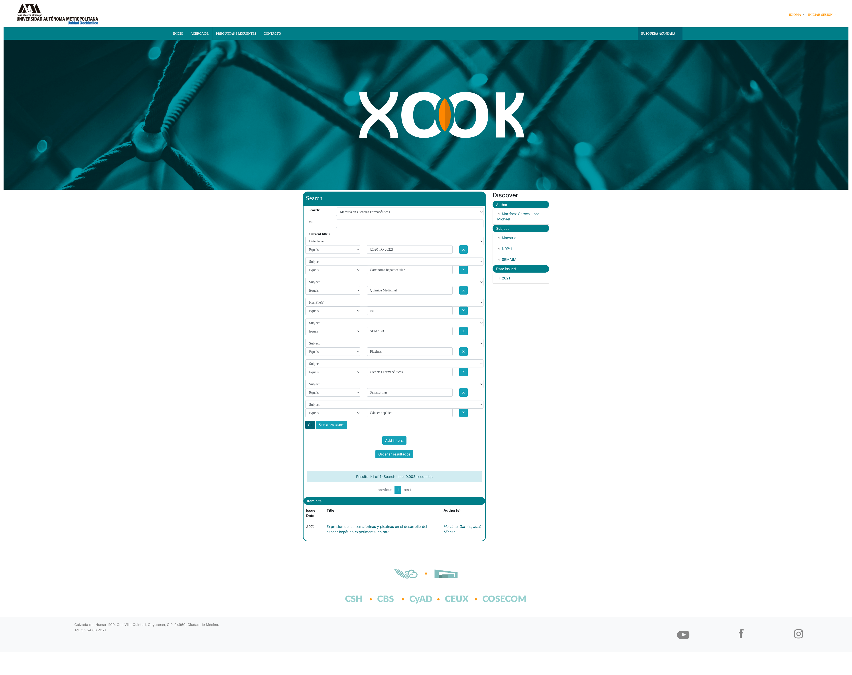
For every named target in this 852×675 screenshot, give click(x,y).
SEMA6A (509, 259)
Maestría (509, 238)
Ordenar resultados (394, 454)
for (310, 222)
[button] (796, 14)
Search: (310, 210)
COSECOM (494, 599)
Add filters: (394, 440)
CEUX (457, 599)
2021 (506, 278)
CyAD (420, 599)
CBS (385, 599)
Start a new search (331, 425)
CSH (354, 599)
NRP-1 (507, 248)
